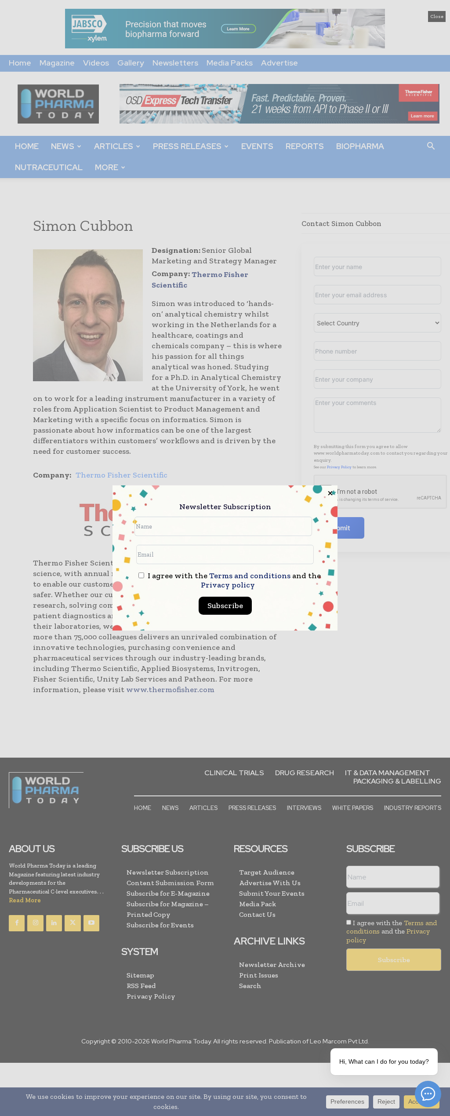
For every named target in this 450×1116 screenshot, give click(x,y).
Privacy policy (228, 585)
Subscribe (225, 605)
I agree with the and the (233, 580)
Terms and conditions (249, 575)
